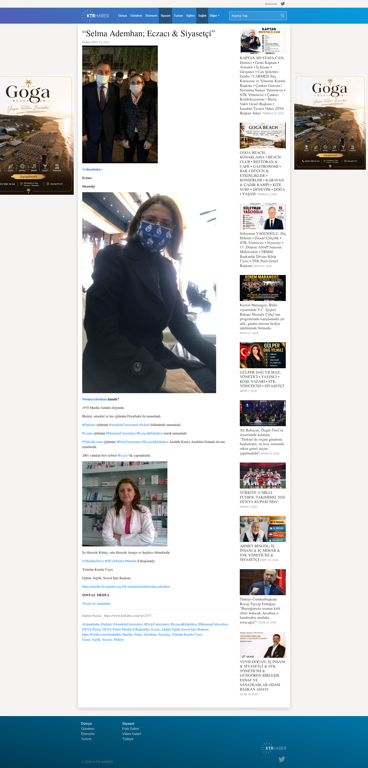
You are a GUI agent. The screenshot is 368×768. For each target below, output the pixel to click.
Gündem (136, 15)
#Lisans (87, 433)
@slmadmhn (91, 169)
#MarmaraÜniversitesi (121, 433)
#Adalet (144, 424)
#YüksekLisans (92, 441)
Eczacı (155, 629)
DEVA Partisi (91, 629)
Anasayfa (271, 4)
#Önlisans (89, 424)
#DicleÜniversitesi (129, 441)
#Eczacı (123, 455)
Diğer (213, 15)
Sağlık (202, 15)
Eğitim (190, 15)
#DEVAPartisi (114, 561)
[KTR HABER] (95, 16)
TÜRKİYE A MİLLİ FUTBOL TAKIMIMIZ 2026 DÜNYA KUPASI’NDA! (262, 497)
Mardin (127, 634)
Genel (86, 639)
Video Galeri (131, 734)
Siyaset (165, 15)
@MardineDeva (93, 561)
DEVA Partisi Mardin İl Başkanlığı (126, 629)
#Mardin (131, 561)
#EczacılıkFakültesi (149, 433)
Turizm (178, 15)
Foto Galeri (130, 729)
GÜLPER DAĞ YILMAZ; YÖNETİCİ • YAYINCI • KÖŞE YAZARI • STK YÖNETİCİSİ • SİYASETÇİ (262, 379)
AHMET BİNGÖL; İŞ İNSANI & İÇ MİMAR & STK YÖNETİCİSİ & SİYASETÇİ (260, 552)
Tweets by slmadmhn (96, 603)
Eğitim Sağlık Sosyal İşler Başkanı (185, 629)
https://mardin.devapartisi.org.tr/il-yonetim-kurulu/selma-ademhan (126, 586)
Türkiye (119, 639)
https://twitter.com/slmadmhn (101, 634)
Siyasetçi (164, 634)
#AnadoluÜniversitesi (123, 424)
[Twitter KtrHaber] (283, 3)
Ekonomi (151, 15)
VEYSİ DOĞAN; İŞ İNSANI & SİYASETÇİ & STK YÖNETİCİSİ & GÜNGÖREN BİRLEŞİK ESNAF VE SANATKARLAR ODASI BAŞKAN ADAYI (262, 675)
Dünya (122, 15)
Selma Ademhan (145, 634)
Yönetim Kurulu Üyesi (187, 634)
